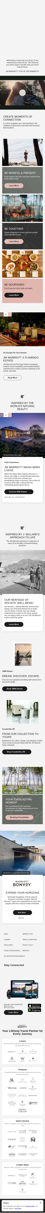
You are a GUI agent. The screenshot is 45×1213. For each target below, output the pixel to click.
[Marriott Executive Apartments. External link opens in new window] (22, 1183)
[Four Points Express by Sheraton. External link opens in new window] (33, 1154)
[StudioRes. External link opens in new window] (12, 1183)
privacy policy (30, 1206)
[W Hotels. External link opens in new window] (22, 1059)
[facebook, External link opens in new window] (10, 972)
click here (18, 1208)
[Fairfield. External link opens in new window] (12, 1139)
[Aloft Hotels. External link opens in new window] (12, 1147)
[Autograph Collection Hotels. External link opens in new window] (12, 1095)
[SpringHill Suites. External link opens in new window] (33, 1132)
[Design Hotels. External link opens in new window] (33, 1095)
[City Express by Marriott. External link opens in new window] (22, 1154)
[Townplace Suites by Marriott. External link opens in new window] (22, 1175)
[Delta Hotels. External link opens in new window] (33, 1080)
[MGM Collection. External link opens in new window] (33, 1103)
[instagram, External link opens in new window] (6, 972)
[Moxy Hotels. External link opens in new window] (22, 1147)
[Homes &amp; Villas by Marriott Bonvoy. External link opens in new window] (33, 1183)
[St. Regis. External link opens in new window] (12, 1059)
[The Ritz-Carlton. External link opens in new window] (22, 1052)
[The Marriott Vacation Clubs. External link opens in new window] (12, 1103)
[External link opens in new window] (34, 1006)
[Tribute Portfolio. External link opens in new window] (22, 1095)
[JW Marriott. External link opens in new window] (33, 1059)
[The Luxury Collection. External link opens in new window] (33, 1052)
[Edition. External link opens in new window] (12, 1052)
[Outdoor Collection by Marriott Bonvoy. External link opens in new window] (22, 1111)
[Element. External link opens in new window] (33, 1175)
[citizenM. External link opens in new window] (33, 1139)
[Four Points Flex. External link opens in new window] (22, 1132)
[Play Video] (22, 92)
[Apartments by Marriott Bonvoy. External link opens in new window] (22, 1191)
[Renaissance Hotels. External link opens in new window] (33, 1088)
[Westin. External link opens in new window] (12, 1088)
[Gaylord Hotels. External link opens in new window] (22, 1103)
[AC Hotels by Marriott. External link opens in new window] (22, 1139)
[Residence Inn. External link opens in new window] (12, 1175)
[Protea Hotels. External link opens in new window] (33, 1147)
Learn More (13, 1012)
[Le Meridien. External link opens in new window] (22, 1088)
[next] (10, 314)
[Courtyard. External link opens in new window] (12, 1132)
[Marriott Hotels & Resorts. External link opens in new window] (12, 1080)
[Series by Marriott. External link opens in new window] (12, 1154)
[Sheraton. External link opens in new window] (22, 1080)
